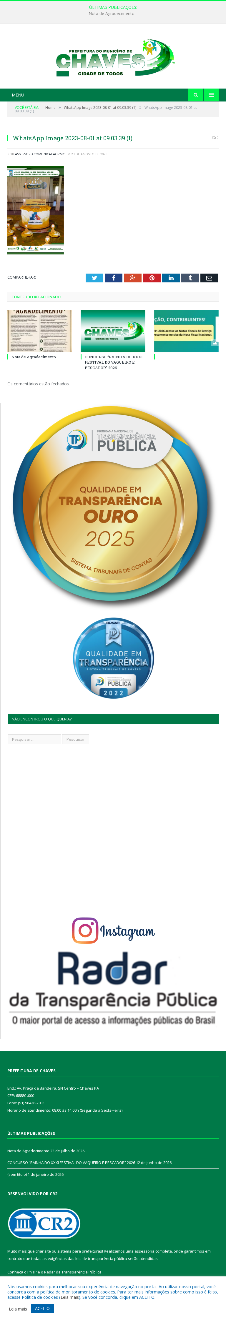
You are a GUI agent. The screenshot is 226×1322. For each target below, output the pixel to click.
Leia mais (70, 1297)
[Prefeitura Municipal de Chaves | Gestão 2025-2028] (113, 56)
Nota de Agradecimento (33, 356)
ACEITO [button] (42, 1308)
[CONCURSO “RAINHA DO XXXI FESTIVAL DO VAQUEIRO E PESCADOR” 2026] (113, 331)
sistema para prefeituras (79, 1251)
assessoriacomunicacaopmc (40, 154)
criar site (43, 1251)
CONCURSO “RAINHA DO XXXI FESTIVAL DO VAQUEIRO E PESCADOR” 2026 (111, 13)
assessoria (144, 1251)
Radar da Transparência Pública (73, 1272)
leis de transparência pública (101, 1258)
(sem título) (17, 1174)
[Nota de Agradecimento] (39, 331)
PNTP (32, 1272)
